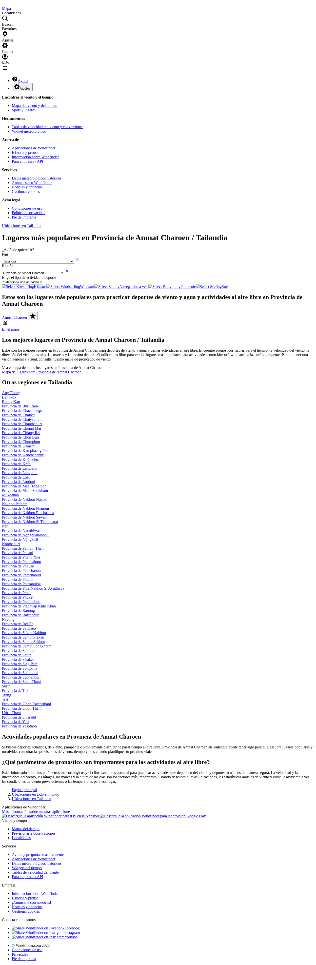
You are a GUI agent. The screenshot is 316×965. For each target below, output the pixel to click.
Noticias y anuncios (27, 187)
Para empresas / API (27, 161)
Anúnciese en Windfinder (32, 183)
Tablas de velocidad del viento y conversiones (47, 127)
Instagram (72, 932)
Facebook (72, 928)
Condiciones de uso (27, 208)
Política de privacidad (28, 213)
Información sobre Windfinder (35, 157)
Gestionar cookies (26, 191)
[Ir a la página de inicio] (2, 4)
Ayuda (23, 81)
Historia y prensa (25, 152)
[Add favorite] (33, 316)
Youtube (71, 937)
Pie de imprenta (24, 217)
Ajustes (25, 88)
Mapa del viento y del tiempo (34, 105)
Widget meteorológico (29, 131)
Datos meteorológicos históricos (36, 178)
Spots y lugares (24, 110)
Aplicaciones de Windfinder (33, 148)
